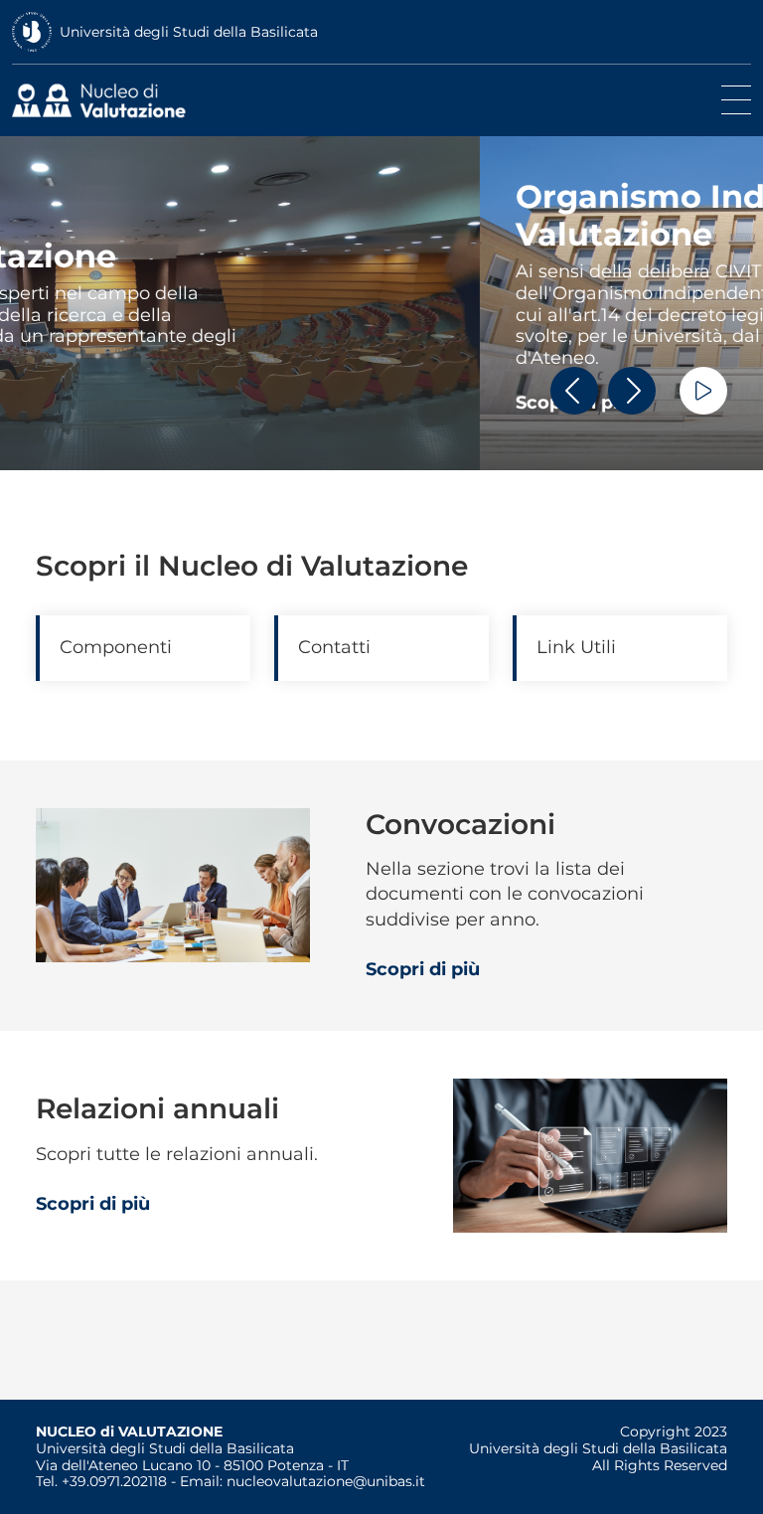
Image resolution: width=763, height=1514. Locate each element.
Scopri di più (93, 403)
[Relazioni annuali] (590, 1154)
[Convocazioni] (173, 884)
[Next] (632, 391)
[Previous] (574, 391)
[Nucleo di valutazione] (104, 100)
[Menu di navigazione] (736, 100)
